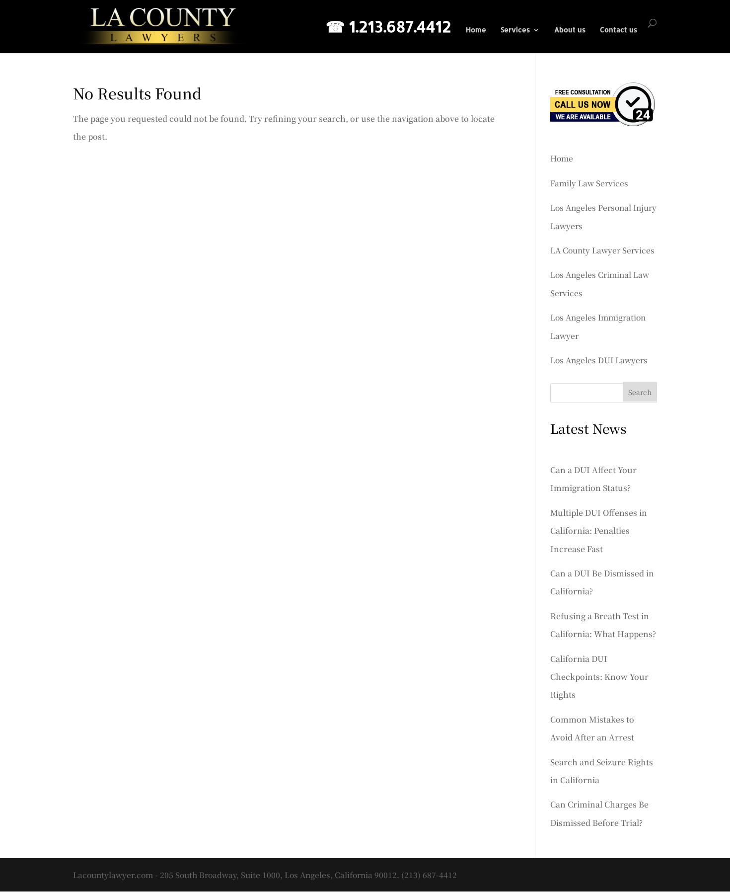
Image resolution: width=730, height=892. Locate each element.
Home (476, 30)
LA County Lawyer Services (602, 249)
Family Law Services (589, 182)
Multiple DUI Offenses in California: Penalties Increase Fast (598, 531)
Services (515, 30)
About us (569, 30)
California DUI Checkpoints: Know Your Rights (599, 677)
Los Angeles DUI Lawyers (599, 359)
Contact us (618, 30)
